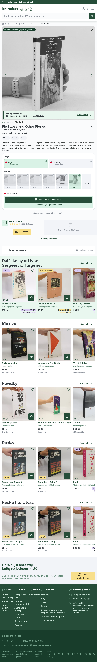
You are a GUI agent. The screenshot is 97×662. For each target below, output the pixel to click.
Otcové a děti (9, 304)
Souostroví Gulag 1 (47, 482)
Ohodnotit (19, 122)
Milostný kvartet (81, 304)
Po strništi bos (9, 422)
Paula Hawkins (7, 366)
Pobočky (18, 625)
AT (59, 654)
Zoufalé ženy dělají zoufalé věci (54, 422)
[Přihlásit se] (83, 8)
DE (63, 654)
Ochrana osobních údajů (38, 654)
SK (55, 654)
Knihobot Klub (47, 620)
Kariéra (44, 606)
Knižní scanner (21, 621)
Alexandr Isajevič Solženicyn (13, 485)
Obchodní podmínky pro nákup (7, 654)
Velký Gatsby (80, 363)
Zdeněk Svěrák (8, 426)
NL (81, 654)
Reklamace (34, 595)
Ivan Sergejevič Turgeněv (14, 130)
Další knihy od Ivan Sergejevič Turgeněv (22, 263)
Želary (76, 422)
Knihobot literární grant (52, 616)
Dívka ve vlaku (9, 363)
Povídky (9, 383)
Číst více (5, 150)
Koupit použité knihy (6, 608)
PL (94, 654)
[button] (48, 73)
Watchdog (7, 601)
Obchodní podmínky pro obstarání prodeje (24, 654)
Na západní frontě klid (49, 363)
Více (87, 184)
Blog (42, 598)
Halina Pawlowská (45, 426)
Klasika (9, 324)
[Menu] (92, 8)
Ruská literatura (18, 502)
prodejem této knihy (36, 116)
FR (86, 654)
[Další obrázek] (91, 75)
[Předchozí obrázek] (5, 75)
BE (90, 654)
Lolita (76, 482)
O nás (43, 602)
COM (68, 654)
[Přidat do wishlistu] (92, 127)
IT (77, 654)
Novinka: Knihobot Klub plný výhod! (17, 2)
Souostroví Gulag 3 (12, 482)
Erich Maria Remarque (46, 366)
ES (73, 654)
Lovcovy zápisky (46, 304)
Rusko (8, 443)
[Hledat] (92, 16)
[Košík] (88, 8)
